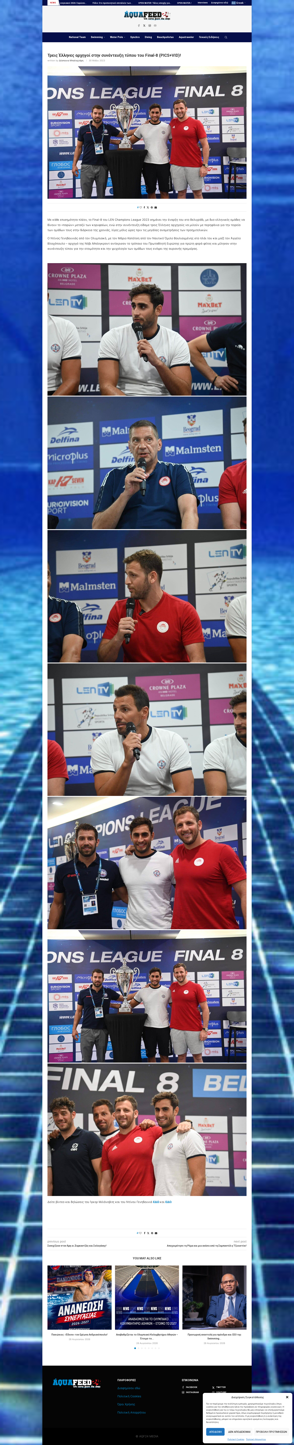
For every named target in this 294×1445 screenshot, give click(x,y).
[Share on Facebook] (144, 207)
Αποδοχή (215, 1431)
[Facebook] (139, 25)
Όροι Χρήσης (126, 1404)
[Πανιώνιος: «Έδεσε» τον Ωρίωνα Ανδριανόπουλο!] (79, 1297)
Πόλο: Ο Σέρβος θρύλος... (158, 3)
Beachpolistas (165, 37)
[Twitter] (144, 25)
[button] (287, 1397)
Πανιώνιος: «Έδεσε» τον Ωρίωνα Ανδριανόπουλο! (79, 1334)
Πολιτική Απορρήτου (256, 1439)
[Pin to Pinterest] (152, 207)
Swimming (97, 37)
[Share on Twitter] (148, 207)
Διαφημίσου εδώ (219, 3)
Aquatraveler (186, 37)
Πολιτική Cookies (235, 1439)
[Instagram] (150, 25)
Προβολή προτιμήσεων (271, 1431)
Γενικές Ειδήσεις (209, 37)
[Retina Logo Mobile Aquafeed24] (76, 1383)
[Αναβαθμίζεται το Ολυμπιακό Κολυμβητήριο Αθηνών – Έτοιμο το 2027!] (147, 1297)
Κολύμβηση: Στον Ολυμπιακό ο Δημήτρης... (119, 3)
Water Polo (116, 37)
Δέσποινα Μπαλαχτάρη (71, 60)
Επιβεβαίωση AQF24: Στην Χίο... (76, 3)
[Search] (226, 37)
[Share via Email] (155, 207)
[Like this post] (141, 207)
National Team (77, 37)
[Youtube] (155, 25)
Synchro (135, 37)
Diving (148, 37)
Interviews (203, 3)
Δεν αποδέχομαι (239, 1431)
